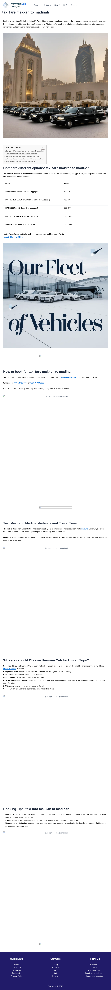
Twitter (94, 967)
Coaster (74, 5)
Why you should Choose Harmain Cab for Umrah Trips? (25, 159)
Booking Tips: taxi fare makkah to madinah (20, 161)
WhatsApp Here (94, 970)
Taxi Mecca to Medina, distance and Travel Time (22, 156)
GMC (65, 5)
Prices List (16, 967)
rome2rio (84, 529)
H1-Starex (47, 5)
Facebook (94, 964)
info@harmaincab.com (94, 973)
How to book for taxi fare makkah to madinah (21, 154)
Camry (36, 5)
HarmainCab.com (68, 377)
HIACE (57, 5)
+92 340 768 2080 (37, 383)
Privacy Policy (17, 976)
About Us (17, 970)
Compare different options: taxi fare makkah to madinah (25, 151)
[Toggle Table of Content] (41, 148)
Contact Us (16, 973)
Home (16, 964)
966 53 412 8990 (20, 383)
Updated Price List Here (13, 237)
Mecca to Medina (9, 669)
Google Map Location (94, 976)
